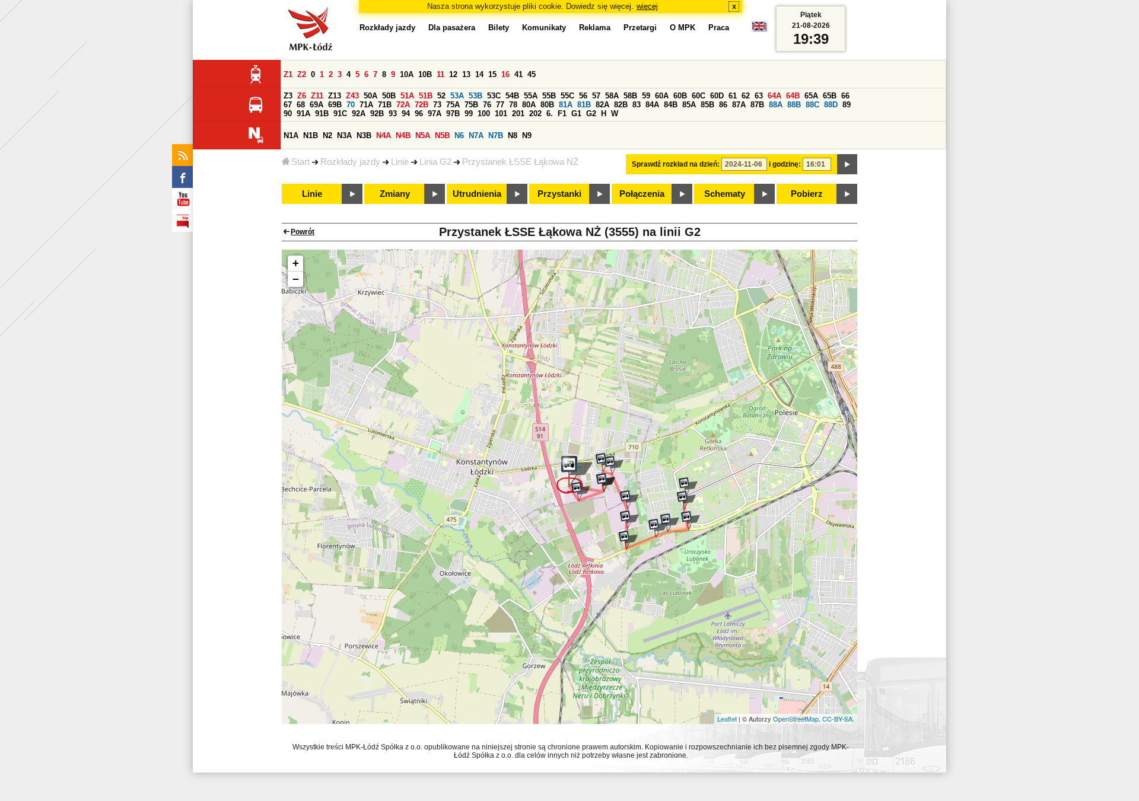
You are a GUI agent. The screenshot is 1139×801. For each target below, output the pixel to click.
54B (512, 95)
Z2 (301, 74)
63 (759, 95)
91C (340, 113)
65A (811, 95)
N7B (495, 135)
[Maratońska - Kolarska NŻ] (657, 528)
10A (406, 74)
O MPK (682, 27)
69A (316, 104)
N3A (344, 135)
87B (757, 104)
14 (479, 74)
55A (530, 95)
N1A (291, 135)
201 (518, 113)
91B (322, 113)
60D (717, 95)
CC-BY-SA (837, 718)
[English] (759, 29)
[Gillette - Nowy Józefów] (629, 499)
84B (670, 104)
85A (689, 104)
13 (466, 74)
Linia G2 (435, 162)
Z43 (352, 95)
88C (812, 104)
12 (453, 74)
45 (531, 74)
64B (793, 95)
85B (707, 104)
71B (385, 104)
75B (471, 104)
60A (662, 95)
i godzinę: (785, 164)
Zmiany (395, 194)
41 (518, 74)
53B (475, 95)
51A (407, 95)
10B (425, 74)
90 (288, 113)
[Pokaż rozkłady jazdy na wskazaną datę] (847, 164)
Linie (400, 162)
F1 (562, 113)
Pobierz (807, 194)
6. (549, 113)
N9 (527, 135)
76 (487, 104)
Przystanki (559, 194)
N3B (364, 135)
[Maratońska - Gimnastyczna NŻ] (669, 522)
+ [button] (295, 263)
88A (775, 104)
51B (425, 95)
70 (350, 104)
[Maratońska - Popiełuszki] (690, 520)
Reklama (594, 27)
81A (565, 104)
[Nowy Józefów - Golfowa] (629, 519)
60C (698, 95)
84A (652, 104)
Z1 (288, 74)
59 (646, 95)
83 (636, 104)
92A (358, 113)
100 (484, 113)
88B (794, 104)
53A (457, 95)
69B (335, 104)
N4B (403, 135)
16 (505, 74)
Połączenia (641, 194)
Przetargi (640, 27)
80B (547, 104)
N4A (383, 135)
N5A (422, 135)
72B (421, 104)
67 (288, 104)
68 (301, 104)
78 (513, 104)
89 (846, 104)
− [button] (295, 279)
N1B (310, 135)
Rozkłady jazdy (350, 162)
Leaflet (727, 718)
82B (621, 104)
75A (453, 104)
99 (468, 113)
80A (529, 104)
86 (723, 104)
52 (441, 95)
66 (845, 95)
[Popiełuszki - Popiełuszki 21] (686, 500)
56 (583, 95)
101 (501, 113)
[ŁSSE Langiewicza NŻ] (580, 491)
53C (494, 95)
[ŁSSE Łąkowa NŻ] (574, 475)
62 (746, 95)
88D (831, 104)
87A (739, 104)
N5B (442, 135)
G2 (591, 113)
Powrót (302, 232)
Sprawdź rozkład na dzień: (676, 164)
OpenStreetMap (796, 718)
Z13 (334, 95)
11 (440, 74)
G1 (576, 113)
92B (377, 113)
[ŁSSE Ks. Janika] (605, 482)
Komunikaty (544, 27)
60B (680, 95)
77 (500, 104)
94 (406, 113)
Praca (718, 27)
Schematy (724, 194)
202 (535, 113)
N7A (476, 135)
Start (300, 162)
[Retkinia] (688, 486)
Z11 (317, 95)
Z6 (301, 95)
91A (303, 113)
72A (403, 104)
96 (419, 113)
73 (437, 104)
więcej (647, 6)
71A (366, 104)
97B (453, 113)
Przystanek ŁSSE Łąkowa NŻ (520, 162)
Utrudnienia (477, 194)
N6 (459, 135)
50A (370, 95)
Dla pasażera (451, 27)
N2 (327, 135)
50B (389, 95)
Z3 (288, 95)
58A (612, 95)
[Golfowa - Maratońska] (628, 540)
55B (549, 95)
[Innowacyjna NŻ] (614, 465)
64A (774, 95)
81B (584, 104)
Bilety (498, 27)
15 (492, 74)
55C (567, 95)
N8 (512, 135)
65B (829, 95)
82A (602, 104)
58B (630, 95)
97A (434, 113)
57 (596, 95)
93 (393, 113)
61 (732, 95)
